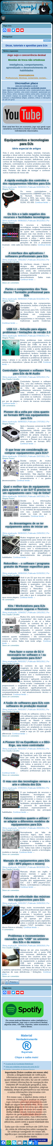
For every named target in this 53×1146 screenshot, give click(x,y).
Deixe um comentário (10, 283)
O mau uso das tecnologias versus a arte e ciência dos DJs (26, 783)
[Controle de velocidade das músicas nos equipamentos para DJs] (11, 924)
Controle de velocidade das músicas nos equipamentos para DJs (26, 898)
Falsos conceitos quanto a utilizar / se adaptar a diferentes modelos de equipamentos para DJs (26, 821)
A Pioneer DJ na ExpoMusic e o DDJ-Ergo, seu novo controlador (26, 744)
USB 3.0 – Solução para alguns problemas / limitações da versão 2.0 (26, 331)
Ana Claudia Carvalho (10, 262)
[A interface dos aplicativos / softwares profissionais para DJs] (11, 281)
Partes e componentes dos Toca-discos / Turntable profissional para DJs (27, 292)
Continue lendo (43, 202)
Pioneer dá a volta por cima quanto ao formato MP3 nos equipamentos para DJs (26, 415)
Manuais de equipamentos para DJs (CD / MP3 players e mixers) (26, 862)
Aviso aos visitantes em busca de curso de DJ (22, 1067)
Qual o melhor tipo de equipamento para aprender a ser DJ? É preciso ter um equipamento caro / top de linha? (26, 489)
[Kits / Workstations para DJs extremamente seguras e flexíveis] (11, 633)
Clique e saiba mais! (26, 1057)
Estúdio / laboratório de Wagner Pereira (20, 1070)
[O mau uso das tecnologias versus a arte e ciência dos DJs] (11, 809)
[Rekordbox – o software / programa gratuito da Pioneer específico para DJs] (11, 594)
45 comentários (8, 600)
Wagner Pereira (8, 189)
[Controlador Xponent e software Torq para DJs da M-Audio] (11, 398)
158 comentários (8, 406)
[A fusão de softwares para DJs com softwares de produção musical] (11, 730)
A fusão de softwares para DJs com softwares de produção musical (26, 704)
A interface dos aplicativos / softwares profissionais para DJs (26, 255)
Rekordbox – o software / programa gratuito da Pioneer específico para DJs (26, 566)
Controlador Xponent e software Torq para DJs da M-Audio (26, 372)
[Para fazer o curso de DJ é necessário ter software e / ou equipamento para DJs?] (11, 682)
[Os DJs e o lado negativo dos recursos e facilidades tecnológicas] (11, 242)
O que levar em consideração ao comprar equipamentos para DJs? (27, 451)
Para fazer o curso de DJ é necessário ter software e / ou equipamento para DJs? (26, 655)
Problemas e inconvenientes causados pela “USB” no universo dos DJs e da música (27, 939)
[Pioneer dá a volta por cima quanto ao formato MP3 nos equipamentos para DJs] (11, 442)
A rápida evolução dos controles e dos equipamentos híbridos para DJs (26, 182)
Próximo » (14, 982)
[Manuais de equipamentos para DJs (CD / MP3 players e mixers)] (11, 888)
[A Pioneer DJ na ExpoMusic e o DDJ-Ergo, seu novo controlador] (11, 770)
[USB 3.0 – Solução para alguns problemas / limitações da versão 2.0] (11, 357)
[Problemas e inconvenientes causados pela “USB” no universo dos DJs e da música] (11, 966)
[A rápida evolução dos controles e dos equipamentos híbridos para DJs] (11, 208)
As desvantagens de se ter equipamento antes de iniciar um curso (26, 526)
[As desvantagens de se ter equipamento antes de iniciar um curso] (11, 554)
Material (26, 1035)
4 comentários (7, 930)
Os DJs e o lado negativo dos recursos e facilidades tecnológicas (27, 216)
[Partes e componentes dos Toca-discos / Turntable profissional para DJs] (11, 320)
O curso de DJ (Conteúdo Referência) (19, 1064)
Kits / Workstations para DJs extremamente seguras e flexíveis (26, 607)
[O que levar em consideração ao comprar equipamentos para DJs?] (11, 477)
